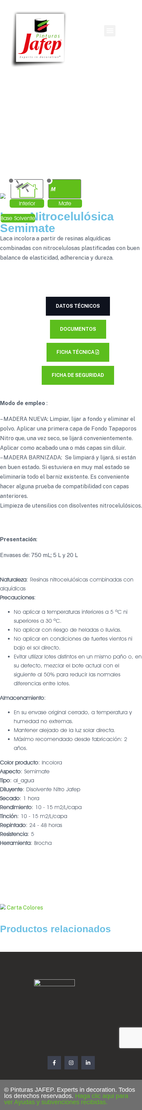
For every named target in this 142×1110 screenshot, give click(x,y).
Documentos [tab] (78, 329)
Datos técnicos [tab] (78, 306)
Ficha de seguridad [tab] (78, 375)
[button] (109, 30)
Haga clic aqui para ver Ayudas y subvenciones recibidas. (66, 1099)
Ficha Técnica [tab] (76, 352)
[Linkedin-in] (88, 1062)
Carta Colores (24, 907)
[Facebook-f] (54, 1062)
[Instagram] (71, 1062)
